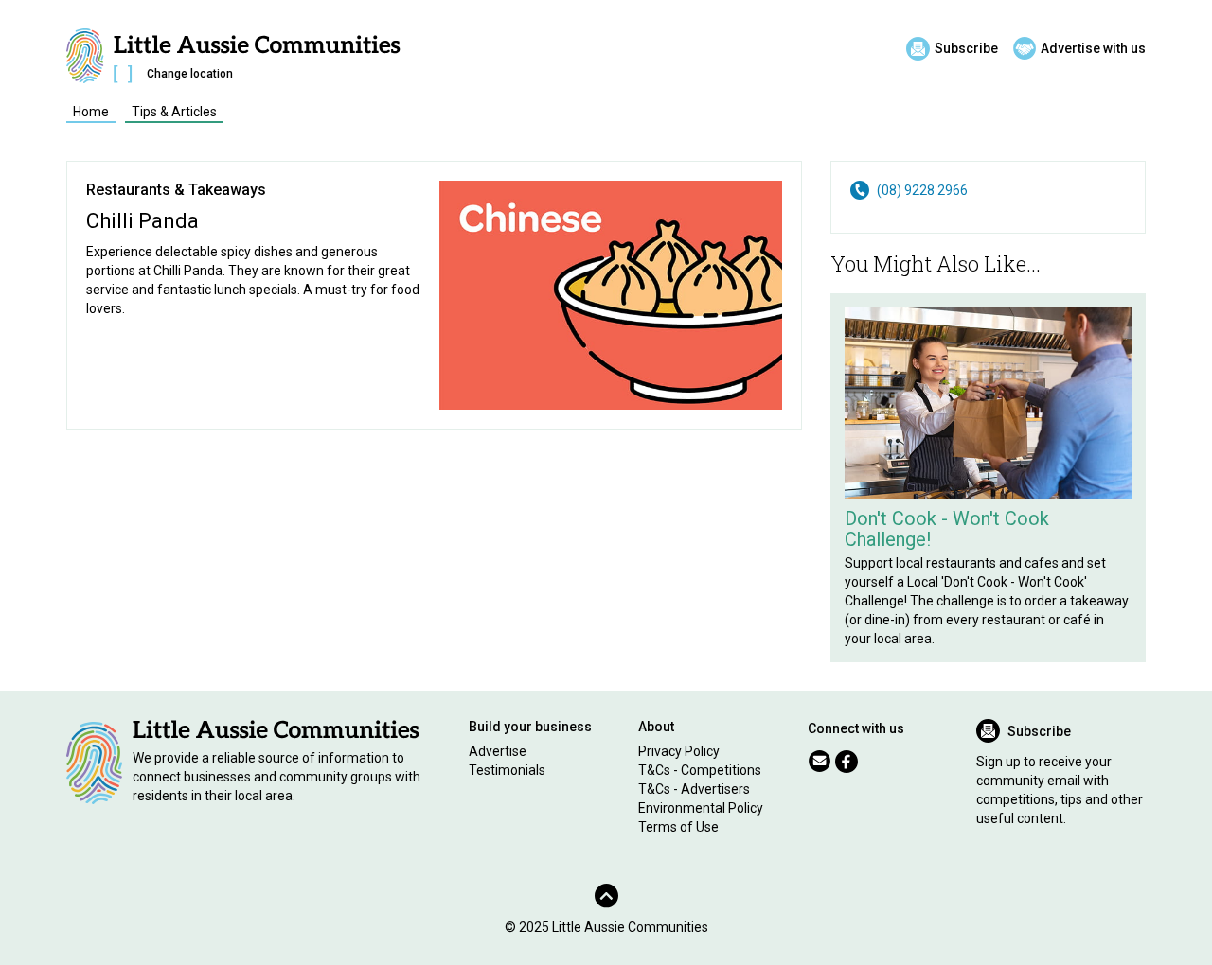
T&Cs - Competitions (699, 770)
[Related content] (988, 403)
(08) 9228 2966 (922, 190)
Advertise (497, 751)
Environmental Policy (700, 808)
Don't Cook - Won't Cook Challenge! (947, 529)
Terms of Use (678, 826)
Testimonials (507, 770)
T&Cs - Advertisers (694, 789)
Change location (190, 73)
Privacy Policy (679, 751)
